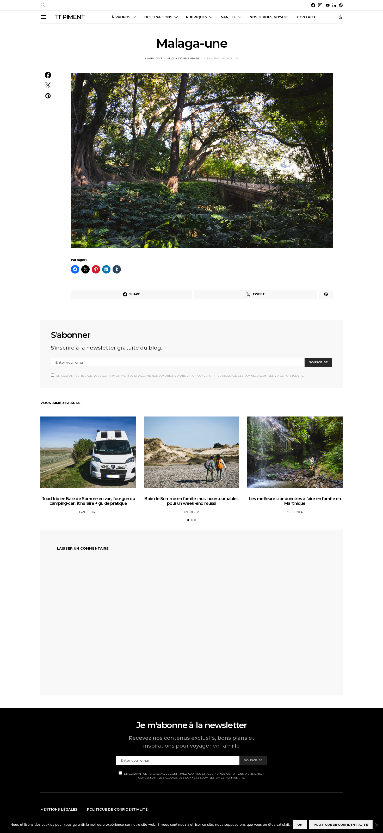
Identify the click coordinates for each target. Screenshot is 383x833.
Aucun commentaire (183, 58)
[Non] (376, 824)
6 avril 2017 (153, 58)
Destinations (158, 17)
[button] (340, 17)
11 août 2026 (191, 512)
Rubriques (196, 17)
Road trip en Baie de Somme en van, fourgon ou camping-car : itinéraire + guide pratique (88, 501)
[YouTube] (327, 5)
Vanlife (228, 17)
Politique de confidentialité (117, 809)
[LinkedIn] (334, 5)
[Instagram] (320, 5)
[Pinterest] (341, 5)
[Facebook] (313, 5)
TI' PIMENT (70, 17)
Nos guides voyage (269, 17)
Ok (299, 824)
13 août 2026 (88, 512)
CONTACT (306, 17)
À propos (121, 17)
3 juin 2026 (295, 512)
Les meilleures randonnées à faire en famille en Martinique (295, 501)
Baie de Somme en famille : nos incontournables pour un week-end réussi (191, 501)
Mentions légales (59, 809)
